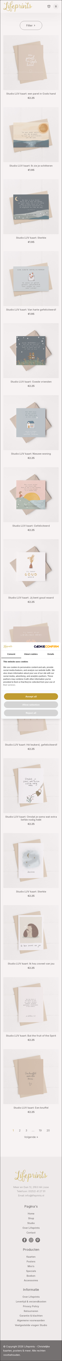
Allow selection (31, 704)
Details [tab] (50, 654)
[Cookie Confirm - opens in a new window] (46, 646)
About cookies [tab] (31, 654)
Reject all (31, 713)
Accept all (31, 696)
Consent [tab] (11, 654)
